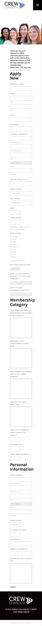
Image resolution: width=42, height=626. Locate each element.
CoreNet (15, 237)
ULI (13, 254)
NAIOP (14, 247)
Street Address (15, 142)
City (11, 159)
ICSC (14, 244)
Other (14, 257)
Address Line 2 (15, 151)
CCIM (14, 249)
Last (11, 110)
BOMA (14, 239)
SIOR (14, 242)
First (11, 102)
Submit (13, 587)
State (12, 166)
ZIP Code (13, 174)
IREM (14, 252)
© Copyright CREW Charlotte (21, 623)
